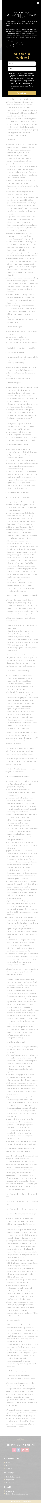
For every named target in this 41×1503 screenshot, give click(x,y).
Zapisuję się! (22, 93)
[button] (38, 3)
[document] (20, 751)
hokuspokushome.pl (20, 81)
